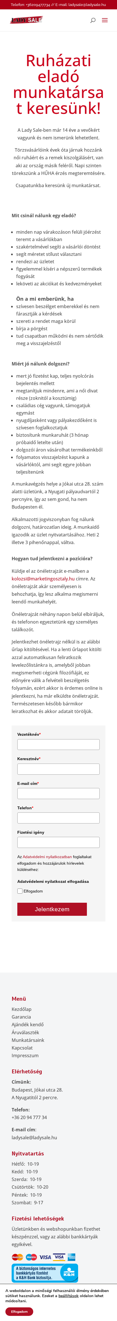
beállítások (68, 1296)
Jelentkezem (52, 909)
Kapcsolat (22, 1048)
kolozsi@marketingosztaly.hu (43, 579)
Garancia (21, 1017)
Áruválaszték (25, 1032)
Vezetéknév (29, 734)
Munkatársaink (28, 1040)
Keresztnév (28, 758)
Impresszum (25, 1055)
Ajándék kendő (28, 1024)
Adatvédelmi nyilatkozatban (47, 856)
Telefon (25, 808)
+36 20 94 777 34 (29, 1117)
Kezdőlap (22, 1009)
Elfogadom (33, 891)
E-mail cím (28, 783)
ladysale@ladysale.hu (34, 1137)
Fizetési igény (30, 832)
